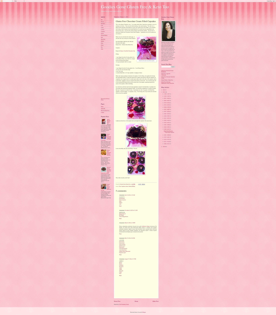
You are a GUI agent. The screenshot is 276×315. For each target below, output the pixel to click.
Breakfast (103, 23)
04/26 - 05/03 (167, 116)
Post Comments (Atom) (124, 304)
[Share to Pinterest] (144, 184)
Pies (102, 47)
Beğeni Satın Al (122, 213)
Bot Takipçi (121, 215)
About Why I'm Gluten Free (108, 121)
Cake (120, 186)
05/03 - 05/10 (167, 113)
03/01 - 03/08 (167, 124)
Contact (102, 112)
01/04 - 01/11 (167, 143)
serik (120, 204)
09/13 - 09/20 (167, 98)
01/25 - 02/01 (167, 137)
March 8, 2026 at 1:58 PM (130, 222)
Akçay (120, 268)
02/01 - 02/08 (167, 135)
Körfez (120, 262)
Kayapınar (121, 266)
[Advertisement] (106, 73)
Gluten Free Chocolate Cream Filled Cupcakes (169, 131)
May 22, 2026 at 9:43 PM (130, 238)
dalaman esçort (122, 245)
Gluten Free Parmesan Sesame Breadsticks (167, 71)
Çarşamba (121, 265)
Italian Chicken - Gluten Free (167, 80)
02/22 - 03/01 (167, 127)
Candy (102, 27)
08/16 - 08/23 (167, 100)
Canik (120, 272)
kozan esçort (121, 241)
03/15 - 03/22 (167, 122)
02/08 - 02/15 (167, 129)
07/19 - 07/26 (167, 102)
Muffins (102, 41)
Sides (102, 49)
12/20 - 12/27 (167, 94)
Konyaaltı (121, 270)
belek (120, 201)
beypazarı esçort (122, 252)
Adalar (120, 269)
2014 (164, 146)
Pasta (102, 43)
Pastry (102, 45)
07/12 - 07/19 (167, 105)
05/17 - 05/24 (167, 111)
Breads (102, 21)
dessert (127, 186)
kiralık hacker (122, 198)
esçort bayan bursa (123, 250)
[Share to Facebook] (143, 184)
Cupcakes (123, 186)
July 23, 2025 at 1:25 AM (130, 195)
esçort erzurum (122, 244)
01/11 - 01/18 (167, 141)
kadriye (120, 202)
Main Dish (103, 39)
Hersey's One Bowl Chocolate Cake (127, 51)
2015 (164, 92)
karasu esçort (121, 243)
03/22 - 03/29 (167, 120)
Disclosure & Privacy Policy (105, 99)
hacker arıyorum (122, 200)
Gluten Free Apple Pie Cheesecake (165, 74)
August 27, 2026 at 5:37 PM (130, 259)
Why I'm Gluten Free (105, 110)
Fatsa (120, 273)
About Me (103, 108)
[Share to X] (141, 184)
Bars (102, 19)
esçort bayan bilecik (123, 248)
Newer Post (117, 301)
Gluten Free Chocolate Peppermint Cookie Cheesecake (167, 82)
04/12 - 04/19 (167, 118)
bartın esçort (121, 247)
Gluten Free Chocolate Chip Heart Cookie (168, 77)
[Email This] (139, 184)
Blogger (144, 312)
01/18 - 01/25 (167, 139)
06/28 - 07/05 (167, 107)
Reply (120, 206)
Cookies (102, 29)
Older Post (155, 301)
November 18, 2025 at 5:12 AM (131, 210)
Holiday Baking (132, 186)
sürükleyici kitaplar (146, 226)
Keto (102, 37)
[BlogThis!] (140, 184)
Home (136, 301)
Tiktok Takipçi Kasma (123, 216)
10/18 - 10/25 (167, 96)
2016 (164, 90)
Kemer (120, 263)
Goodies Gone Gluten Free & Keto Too (135, 6)
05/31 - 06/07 (167, 109)
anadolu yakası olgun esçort (124, 251)
